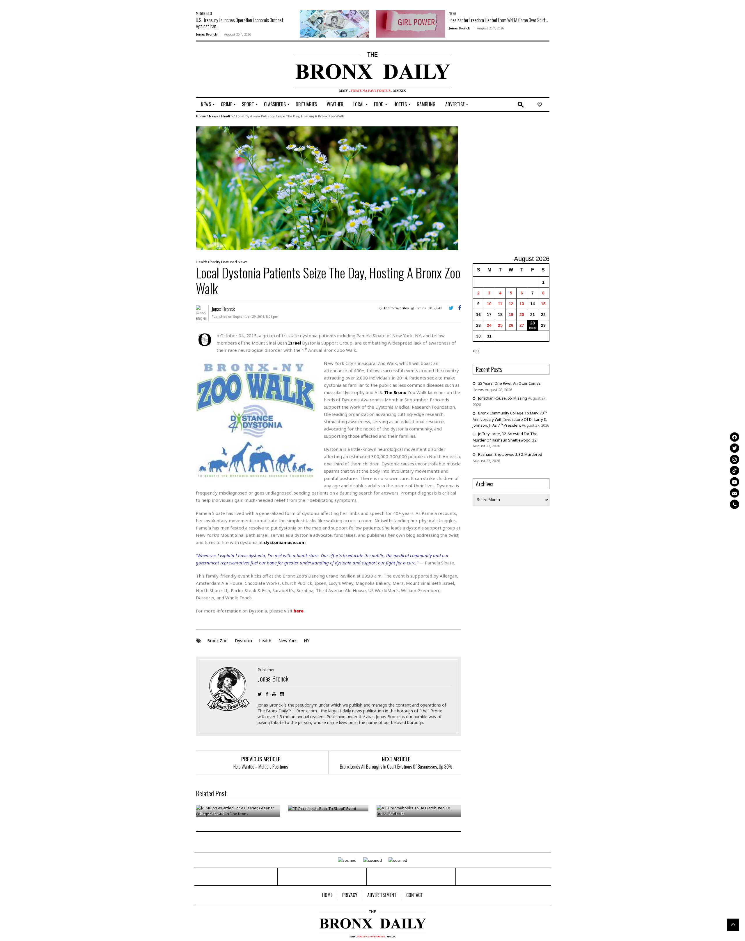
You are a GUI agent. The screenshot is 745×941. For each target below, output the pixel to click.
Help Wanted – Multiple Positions (260, 766)
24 (489, 325)
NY (306, 640)
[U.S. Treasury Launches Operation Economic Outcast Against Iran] (334, 23)
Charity (214, 261)
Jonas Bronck (206, 34)
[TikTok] (734, 470)
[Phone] (734, 504)
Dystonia (243, 640)
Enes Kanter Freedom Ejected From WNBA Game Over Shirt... (498, 20)
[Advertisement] (230, 70)
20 (521, 314)
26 (511, 325)
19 (511, 314)
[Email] (734, 493)
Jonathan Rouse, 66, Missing (502, 398)
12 (511, 303)
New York (288, 640)
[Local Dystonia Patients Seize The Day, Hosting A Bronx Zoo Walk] (327, 187)
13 (521, 303)
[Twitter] (734, 448)
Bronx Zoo (217, 640)
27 (521, 325)
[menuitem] (206, 104)
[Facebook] (734, 437)
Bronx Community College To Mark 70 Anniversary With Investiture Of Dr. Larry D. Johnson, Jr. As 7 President (510, 419)
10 (489, 303)
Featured (229, 261)
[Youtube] (734, 481)
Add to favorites (396, 308)
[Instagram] (734, 459)
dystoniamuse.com (285, 542)
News (452, 13)
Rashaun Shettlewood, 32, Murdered (510, 454)
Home (201, 116)
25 (500, 325)
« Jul (476, 350)
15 (543, 303)
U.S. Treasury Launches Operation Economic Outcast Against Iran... (239, 23)
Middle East (204, 13)
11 (500, 303)
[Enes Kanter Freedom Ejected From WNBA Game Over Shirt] (410, 23)
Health (227, 116)
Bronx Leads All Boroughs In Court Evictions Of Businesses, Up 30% (396, 766)
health (265, 640)
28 (532, 323)
